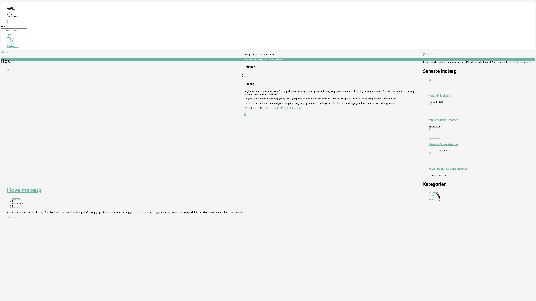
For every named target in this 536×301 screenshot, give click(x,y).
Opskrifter (11, 10)
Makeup (10, 12)
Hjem (9, 3)
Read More (12, 217)
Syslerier (10, 14)
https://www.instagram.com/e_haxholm (264, 59)
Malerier (10, 8)
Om (8, 5)
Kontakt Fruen (12, 16)
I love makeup (24, 190)
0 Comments (18, 208)
